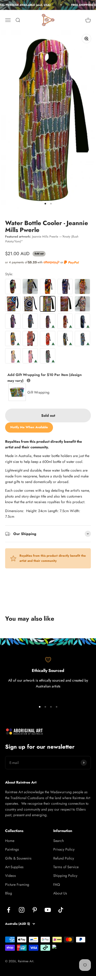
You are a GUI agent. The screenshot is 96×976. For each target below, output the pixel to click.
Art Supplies (14, 866)
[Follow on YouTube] (47, 909)
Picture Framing (17, 884)
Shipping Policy (65, 875)
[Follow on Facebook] (8, 909)
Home (9, 840)
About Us (60, 893)
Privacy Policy (63, 849)
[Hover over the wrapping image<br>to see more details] (28, 380)
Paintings (12, 849)
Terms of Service (66, 866)
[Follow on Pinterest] (34, 909)
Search (58, 840)
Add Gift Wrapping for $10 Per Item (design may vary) (44, 377)
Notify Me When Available (29, 427)
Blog (8, 893)
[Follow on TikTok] (60, 909)
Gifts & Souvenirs (18, 858)
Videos (10, 875)
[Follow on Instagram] (21, 909)
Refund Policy (63, 858)
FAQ (56, 884)
